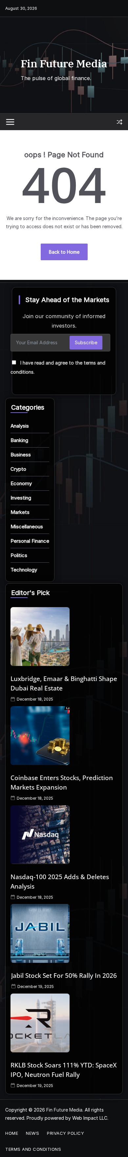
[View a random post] (119, 122)
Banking (19, 440)
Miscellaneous (27, 526)
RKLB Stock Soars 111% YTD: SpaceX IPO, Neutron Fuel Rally (64, 1070)
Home (11, 1133)
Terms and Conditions (33, 1149)
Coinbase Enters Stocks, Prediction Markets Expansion (62, 782)
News (32, 1133)
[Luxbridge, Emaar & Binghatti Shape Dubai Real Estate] (64, 636)
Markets (20, 512)
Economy (21, 483)
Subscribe (86, 342)
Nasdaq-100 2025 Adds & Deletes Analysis (60, 882)
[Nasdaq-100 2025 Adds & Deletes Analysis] (64, 834)
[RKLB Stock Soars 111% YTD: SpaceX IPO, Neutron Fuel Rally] (64, 1023)
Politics (19, 555)
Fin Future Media (64, 63)
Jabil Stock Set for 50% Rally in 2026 (64, 975)
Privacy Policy (65, 1133)
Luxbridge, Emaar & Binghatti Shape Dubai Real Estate (64, 683)
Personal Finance (30, 541)
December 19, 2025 (35, 986)
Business (21, 454)
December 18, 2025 (35, 699)
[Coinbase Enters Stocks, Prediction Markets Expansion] (64, 735)
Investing (21, 498)
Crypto (18, 469)
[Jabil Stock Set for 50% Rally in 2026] (64, 933)
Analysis (20, 426)
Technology (24, 570)
